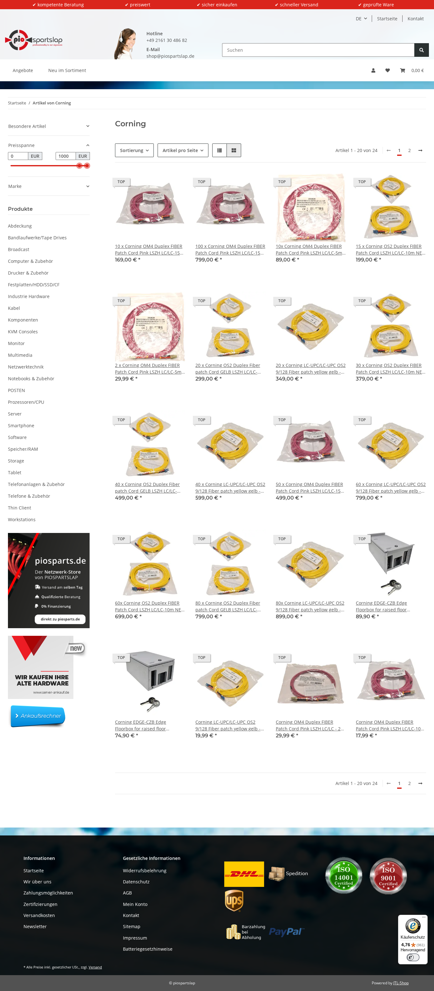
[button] (373, 70)
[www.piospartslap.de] (33, 40)
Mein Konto (135, 904)
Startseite (387, 19)
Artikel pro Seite (180, 150)
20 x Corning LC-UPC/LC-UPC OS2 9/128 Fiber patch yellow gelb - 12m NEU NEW (311, 368)
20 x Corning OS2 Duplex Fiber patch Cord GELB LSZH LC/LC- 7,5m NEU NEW (227, 368)
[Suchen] (421, 50)
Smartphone (21, 425)
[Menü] (424, 918)
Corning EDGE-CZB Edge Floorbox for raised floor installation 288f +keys (140, 725)
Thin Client (19, 508)
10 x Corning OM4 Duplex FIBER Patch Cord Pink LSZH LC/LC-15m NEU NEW (149, 249)
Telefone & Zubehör (29, 496)
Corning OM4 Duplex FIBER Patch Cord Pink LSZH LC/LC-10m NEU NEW (390, 725)
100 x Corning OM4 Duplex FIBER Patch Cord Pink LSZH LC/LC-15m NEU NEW (230, 249)
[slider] (79, 165)
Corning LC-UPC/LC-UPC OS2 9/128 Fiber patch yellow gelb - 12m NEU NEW (228, 725)
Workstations (22, 519)
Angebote (23, 70)
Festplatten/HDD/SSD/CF (33, 285)
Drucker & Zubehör (28, 273)
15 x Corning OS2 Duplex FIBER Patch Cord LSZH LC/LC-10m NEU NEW (390, 249)
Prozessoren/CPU (26, 402)
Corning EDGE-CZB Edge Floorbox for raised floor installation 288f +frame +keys (388, 606)
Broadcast (18, 249)
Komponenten (23, 320)
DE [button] (359, 19)
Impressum (135, 938)
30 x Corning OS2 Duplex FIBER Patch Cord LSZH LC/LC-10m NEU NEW (390, 368)
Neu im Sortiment (67, 70)
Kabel (14, 308)
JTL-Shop (401, 983)
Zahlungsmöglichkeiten (48, 893)
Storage (16, 461)
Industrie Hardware (29, 296)
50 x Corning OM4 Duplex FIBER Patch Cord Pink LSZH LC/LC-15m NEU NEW (310, 487)
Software (17, 437)
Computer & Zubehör (30, 261)
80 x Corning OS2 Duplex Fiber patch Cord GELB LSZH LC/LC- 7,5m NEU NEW (227, 606)
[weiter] (420, 150)
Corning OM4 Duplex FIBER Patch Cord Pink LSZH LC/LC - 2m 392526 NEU (310, 725)
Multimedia (20, 355)
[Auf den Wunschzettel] (174, 183)
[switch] (413, 957)
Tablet (14, 472)
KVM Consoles (23, 332)
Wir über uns (37, 882)
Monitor (16, 343)
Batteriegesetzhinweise (148, 949)
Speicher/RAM (23, 449)
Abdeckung (20, 226)
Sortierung (131, 150)
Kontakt (416, 19)
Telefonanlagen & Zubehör (36, 484)
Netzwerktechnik (26, 367)
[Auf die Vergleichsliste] (158, 183)
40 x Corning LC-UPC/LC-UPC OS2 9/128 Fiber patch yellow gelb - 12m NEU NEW (230, 487)
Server (15, 414)
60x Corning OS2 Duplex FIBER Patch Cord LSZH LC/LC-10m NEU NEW (149, 606)
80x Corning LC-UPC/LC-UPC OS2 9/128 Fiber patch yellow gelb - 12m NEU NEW (310, 606)
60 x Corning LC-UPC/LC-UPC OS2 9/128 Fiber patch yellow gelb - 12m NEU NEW (391, 487)
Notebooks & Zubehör (31, 379)
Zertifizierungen (41, 904)
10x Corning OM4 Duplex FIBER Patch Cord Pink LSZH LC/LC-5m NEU (309, 249)
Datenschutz (136, 882)
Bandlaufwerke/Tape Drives (37, 238)
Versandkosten (39, 915)
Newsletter (35, 926)
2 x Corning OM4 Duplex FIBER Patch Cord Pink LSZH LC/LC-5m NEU (148, 368)
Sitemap (131, 926)
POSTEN (16, 390)
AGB (127, 893)
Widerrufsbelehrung (144, 871)
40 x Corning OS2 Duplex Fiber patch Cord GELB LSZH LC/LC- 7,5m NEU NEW (147, 487)
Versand (95, 967)
